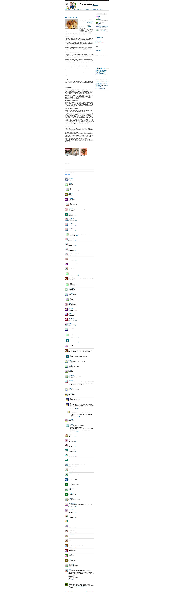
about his (97, 68)
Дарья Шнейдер (70, 419)
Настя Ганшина (70, 365)
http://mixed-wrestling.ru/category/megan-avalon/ (81, 586)
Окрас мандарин (103, 30)
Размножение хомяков (90, 591)
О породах (97, 38)
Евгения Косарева (70, 303)
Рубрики (89, 0)
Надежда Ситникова (71, 288)
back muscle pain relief (98, 85)
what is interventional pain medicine (100, 72)
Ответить (76, 200)
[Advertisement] (79, 14)
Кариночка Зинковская (71, 318)
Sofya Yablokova (70, 554)
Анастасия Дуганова (71, 483)
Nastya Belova (70, 559)
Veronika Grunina (70, 549)
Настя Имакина (70, 183)
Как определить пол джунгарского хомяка (70, 0)
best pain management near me (99, 83)
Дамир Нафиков (70, 308)
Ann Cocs (69, 544)
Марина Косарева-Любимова (72, 503)
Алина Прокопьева (70, 488)
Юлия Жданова (70, 313)
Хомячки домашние (100, 9)
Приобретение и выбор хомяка (100, 42)
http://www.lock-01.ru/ (71, 579)
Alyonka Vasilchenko (71, 564)
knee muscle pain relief (98, 81)
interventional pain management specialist (101, 70)
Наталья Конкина (70, 380)
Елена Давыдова (70, 388)
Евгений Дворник (70, 393)
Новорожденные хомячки (69, 591)
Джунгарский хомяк (87, 4)
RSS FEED (108, 0)
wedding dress (71, 424)
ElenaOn (69, 583)
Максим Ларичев (70, 478)
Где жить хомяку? (98, 36)
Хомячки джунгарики (93, 9)
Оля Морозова (70, 360)
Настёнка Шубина (70, 198)
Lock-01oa (69, 569)
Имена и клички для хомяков (99, 37)
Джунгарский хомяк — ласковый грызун (82, 0)
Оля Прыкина (70, 370)
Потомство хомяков (98, 41)
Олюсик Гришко (70, 434)
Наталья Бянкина (70, 277)
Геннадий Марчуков (71, 375)
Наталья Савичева (70, 178)
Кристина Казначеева (71, 509)
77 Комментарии (89, 26)
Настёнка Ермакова (71, 218)
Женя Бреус (70, 323)
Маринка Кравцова (70, 193)
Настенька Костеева (71, 293)
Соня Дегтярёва (70, 498)
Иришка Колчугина (70, 208)
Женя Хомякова (70, 439)
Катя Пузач (69, 213)
